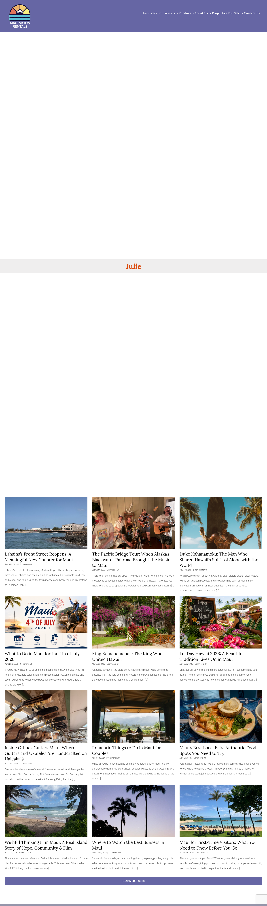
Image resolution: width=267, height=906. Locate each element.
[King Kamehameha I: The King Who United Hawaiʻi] (133, 622)
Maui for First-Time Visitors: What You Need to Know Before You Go (218, 845)
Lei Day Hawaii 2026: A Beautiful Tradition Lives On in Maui (212, 656)
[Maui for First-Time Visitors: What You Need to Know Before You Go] (221, 811)
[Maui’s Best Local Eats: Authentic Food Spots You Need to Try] (221, 716)
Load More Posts (134, 881)
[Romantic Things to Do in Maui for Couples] (133, 716)
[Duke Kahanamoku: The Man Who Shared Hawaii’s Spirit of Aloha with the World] (221, 523)
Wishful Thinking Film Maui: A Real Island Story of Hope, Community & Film (46, 845)
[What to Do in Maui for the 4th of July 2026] (46, 622)
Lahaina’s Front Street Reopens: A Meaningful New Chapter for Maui (39, 556)
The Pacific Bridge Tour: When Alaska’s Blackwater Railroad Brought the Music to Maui (131, 559)
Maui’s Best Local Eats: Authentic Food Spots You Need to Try (218, 750)
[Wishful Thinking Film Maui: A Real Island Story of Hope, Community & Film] (46, 811)
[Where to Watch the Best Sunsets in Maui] (133, 811)
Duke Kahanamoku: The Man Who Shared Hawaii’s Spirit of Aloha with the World (219, 559)
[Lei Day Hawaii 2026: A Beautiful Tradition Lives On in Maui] (221, 622)
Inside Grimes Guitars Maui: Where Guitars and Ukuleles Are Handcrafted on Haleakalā (46, 753)
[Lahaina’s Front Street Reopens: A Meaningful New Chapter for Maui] (46, 523)
